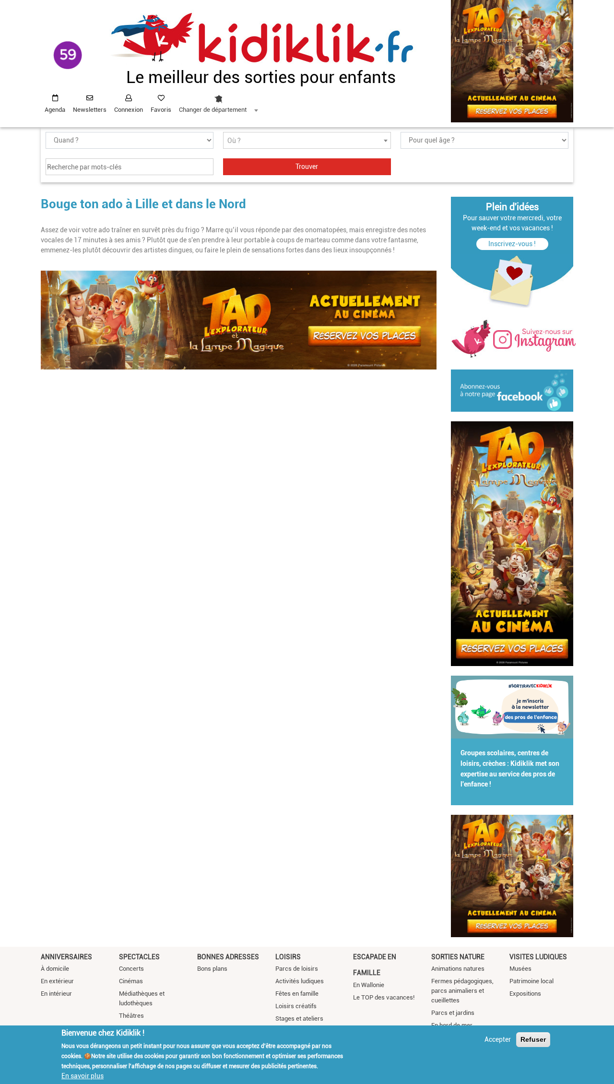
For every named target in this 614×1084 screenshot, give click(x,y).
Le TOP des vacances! (383, 997)
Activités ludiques (299, 981)
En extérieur (57, 981)
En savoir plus (82, 1076)
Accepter (497, 1039)
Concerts (131, 968)
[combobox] (218, 101)
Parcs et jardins (452, 1012)
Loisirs (288, 957)
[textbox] (307, 140)
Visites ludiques (538, 957)
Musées (520, 968)
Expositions (525, 993)
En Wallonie (368, 985)
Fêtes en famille (297, 993)
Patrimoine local (531, 981)
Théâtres (131, 1015)
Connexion (128, 109)
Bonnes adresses (228, 957)
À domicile (55, 968)
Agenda (55, 109)
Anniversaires (66, 957)
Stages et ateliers (299, 1018)
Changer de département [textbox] (213, 109)
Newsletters (89, 109)
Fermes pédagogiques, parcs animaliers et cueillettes (462, 990)
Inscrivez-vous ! (512, 244)
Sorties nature (457, 957)
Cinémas (131, 981)
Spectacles (139, 957)
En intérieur (56, 993)
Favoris (161, 109)
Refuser (533, 1039)
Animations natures (457, 968)
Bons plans (212, 968)
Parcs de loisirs (296, 968)
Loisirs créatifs (296, 1006)
